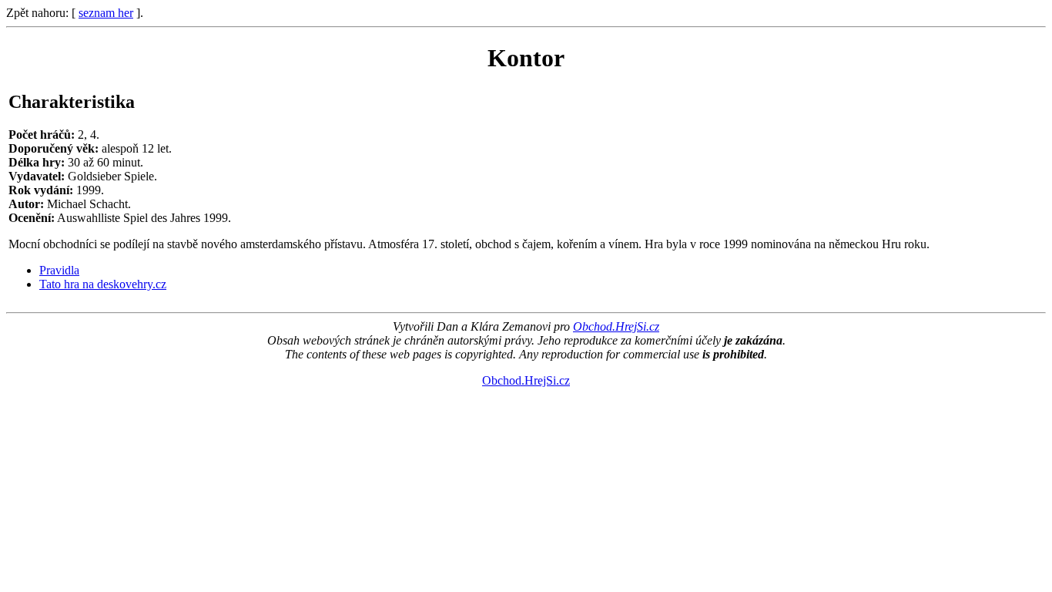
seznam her (106, 12)
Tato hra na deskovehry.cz (102, 284)
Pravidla (59, 270)
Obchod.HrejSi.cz (616, 326)
